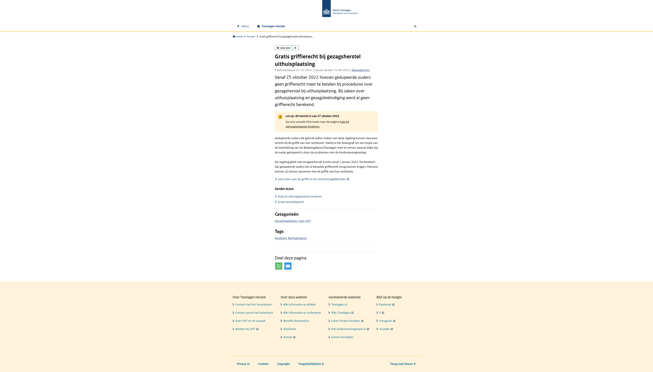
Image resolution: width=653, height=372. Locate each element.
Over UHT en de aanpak (250, 321)
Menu (245, 26)
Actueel (251, 36)
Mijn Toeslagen (340, 313)
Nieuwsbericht (361, 70)
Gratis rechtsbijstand (291, 202)
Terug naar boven (401, 364)
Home (239, 36)
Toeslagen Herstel (273, 26)
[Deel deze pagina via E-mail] (287, 266)
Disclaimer (289, 329)
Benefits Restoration (296, 321)
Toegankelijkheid (309, 364)
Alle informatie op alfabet (299, 304)
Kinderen (281, 238)
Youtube (384, 329)
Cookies (263, 364)
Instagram (385, 321)
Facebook (385, 304)
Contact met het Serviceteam (253, 304)
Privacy (241, 364)
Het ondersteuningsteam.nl (348, 329)
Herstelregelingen (286, 221)
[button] (287, 47)
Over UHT (305, 221)
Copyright (283, 364)
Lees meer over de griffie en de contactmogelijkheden (312, 179)
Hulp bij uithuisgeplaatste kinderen (300, 196)
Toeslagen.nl (339, 304)
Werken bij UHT (245, 329)
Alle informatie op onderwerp (302, 313)
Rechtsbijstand (297, 238)
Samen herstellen (342, 337)
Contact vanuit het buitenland (254, 313)
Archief (287, 337)
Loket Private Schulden (345, 321)
